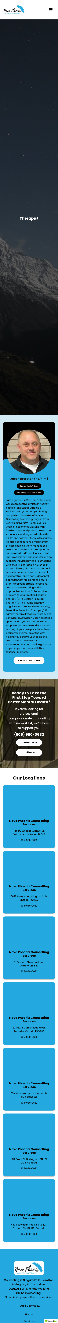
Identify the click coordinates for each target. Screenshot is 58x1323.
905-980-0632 (29, 840)
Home (29, 1314)
